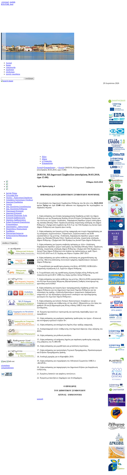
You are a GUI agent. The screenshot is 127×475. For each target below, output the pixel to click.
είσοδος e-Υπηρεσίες (9, 243)
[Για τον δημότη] (7, 181)
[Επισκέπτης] (7, 184)
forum (8, 65)
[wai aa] (6, 375)
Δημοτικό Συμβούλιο (14, 202)
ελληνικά (5, 2)
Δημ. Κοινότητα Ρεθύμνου (16, 209)
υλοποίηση (5, 365)
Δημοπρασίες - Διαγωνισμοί (17, 227)
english (12, 2)
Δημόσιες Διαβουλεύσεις (16, 220)
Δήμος (44, 159)
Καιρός (9, 238)
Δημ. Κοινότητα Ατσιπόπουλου (18, 206)
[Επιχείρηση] (7, 186)
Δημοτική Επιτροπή (14, 213)
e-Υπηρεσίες (47, 161)
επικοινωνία (10, 67)
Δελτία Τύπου (11, 193)
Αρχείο (9, 204)
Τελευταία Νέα (12, 195)
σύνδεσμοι (10, 72)
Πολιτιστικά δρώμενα (14, 233)
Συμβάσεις (10, 231)
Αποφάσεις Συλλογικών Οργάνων (19, 200)
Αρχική (9, 63)
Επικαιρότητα (47, 163)
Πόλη (44, 157)
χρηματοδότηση (7, 368)
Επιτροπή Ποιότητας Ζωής (16, 215)
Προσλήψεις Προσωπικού (16, 229)
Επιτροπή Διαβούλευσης (15, 218)
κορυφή (40, 399)
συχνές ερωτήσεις (13, 74)
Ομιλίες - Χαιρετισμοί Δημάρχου (19, 198)
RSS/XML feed (7, 4)
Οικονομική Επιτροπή (14, 211)
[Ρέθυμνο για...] (7, 189)
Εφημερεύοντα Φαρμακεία (16, 235)
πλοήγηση (10, 70)
